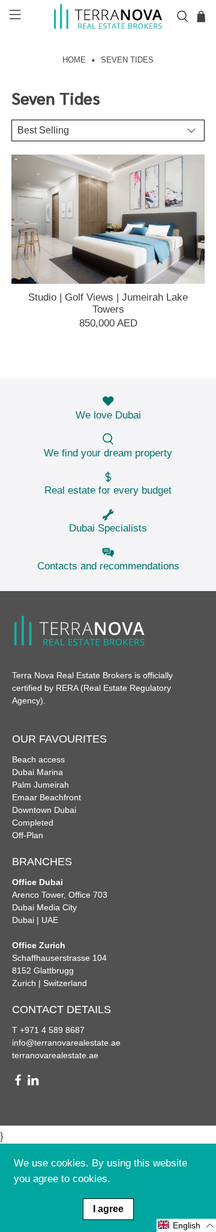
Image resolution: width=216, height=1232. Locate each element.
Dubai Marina (37, 772)
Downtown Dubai (44, 810)
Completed (32, 822)
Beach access (38, 759)
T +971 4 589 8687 (48, 1030)
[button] (186, 1225)
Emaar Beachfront (46, 797)
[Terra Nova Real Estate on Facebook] (18, 1083)
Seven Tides (127, 60)
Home (74, 60)
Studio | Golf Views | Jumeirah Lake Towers (108, 303)
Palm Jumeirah (40, 784)
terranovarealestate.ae (55, 1055)
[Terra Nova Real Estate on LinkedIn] (33, 1083)
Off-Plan (27, 835)
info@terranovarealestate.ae (66, 1042)
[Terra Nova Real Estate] (108, 16)
